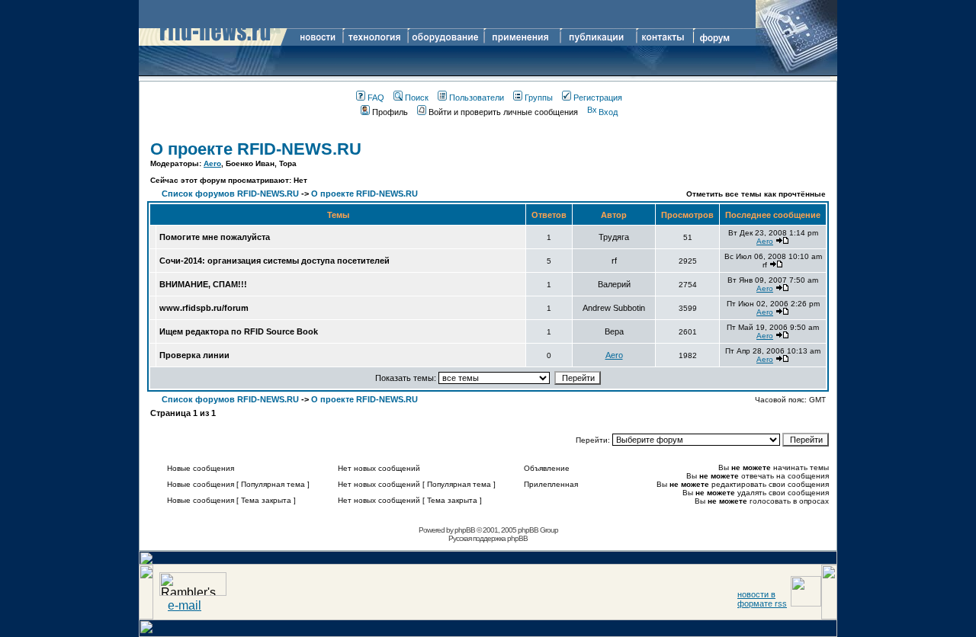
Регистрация (597, 97)
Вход (608, 112)
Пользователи (476, 97)
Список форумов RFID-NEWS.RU (230, 193)
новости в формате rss (762, 599)
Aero (212, 163)
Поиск (417, 97)
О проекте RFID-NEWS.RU (255, 148)
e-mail (184, 605)
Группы (539, 97)
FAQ (376, 97)
